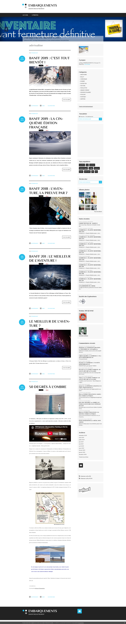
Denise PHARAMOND (85, 420)
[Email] (81, 465)
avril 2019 (81, 446)
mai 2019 (81, 444)
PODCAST (83, 94)
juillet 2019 (82, 439)
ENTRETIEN (83, 83)
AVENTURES (83, 74)
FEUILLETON (83, 87)
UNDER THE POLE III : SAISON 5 (88, 223)
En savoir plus (81, 622)
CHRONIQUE (83, 79)
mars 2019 (81, 448)
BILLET (82, 76)
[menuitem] (26, 15)
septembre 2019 (83, 435)
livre (96, 171)
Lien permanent (34, 105)
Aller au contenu (5, 1)
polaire (81, 171)
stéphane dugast (83, 168)
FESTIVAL (82, 85)
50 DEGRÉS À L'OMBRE (47, 387)
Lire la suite (66, 99)
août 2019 (81, 437)
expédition (82, 165)
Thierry (81, 377)
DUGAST (81, 369)
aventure (92, 165)
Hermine (81, 362)
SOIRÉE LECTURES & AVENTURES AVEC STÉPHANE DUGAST (90, 404)
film (93, 171)
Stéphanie (81, 347)
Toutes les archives (83, 457)
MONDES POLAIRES (85, 92)
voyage (91, 168)
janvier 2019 (82, 452)
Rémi (80, 412)
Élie (80, 394)
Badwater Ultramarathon (40, 588)
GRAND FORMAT (84, 90)
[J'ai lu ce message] (124, 622)
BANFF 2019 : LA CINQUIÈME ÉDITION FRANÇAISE (46, 123)
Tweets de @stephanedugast (86, 106)
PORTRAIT (83, 96)
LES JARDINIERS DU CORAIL (87, 286)
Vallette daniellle (83, 356)
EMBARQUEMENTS (42, 5)
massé (80, 386)
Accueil (25, 15)
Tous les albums (98, 211)
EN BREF (82, 81)
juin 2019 (81, 441)
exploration (87, 171)
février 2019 (82, 450)
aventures (96, 168)
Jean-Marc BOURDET (85, 402)
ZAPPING (82, 99)
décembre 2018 (82, 454)
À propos (35, 15)
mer (87, 165)
